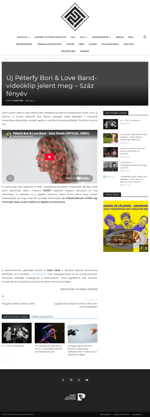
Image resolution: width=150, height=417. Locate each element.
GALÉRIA (93, 44)
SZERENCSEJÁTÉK (100, 37)
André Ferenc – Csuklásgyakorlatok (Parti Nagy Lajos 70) (133, 165)
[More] (49, 296)
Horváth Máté (17, 100)
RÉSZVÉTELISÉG (68, 51)
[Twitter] (79, 380)
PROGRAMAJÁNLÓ (110, 44)
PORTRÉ (70, 44)
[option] (125, 226)
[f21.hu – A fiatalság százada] (75, 17)
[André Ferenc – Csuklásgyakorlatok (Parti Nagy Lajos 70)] (110, 166)
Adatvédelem (105, 414)
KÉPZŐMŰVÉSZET (24, 44)
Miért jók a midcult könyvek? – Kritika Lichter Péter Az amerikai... (133, 151)
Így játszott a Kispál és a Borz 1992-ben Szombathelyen (75, 305)
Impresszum (137, 414)
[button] (144, 37)
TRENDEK (84, 51)
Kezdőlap (6, 58)
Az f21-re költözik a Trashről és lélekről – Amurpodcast (117, 239)
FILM (73, 37)
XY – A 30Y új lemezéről (13, 346)
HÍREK (81, 44)
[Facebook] (63, 380)
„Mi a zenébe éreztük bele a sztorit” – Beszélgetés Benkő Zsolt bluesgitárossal (48, 349)
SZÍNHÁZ (119, 37)
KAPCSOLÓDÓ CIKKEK (16, 316)
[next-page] (8, 360)
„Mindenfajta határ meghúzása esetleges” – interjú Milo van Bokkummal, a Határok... (133, 179)
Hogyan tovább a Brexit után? (18, 303)
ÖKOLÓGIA (129, 44)
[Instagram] (71, 380)
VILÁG (82, 37)
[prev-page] (3, 360)
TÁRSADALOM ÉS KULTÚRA (49, 44)
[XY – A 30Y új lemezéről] (17, 333)
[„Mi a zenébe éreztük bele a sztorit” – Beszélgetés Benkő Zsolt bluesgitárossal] (50, 333)
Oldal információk (121, 414)
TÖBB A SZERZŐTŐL (42, 316)
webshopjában (38, 274)
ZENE (130, 37)
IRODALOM (22, 37)
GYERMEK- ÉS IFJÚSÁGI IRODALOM (50, 37)
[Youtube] (87, 380)
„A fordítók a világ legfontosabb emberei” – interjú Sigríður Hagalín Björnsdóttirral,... (133, 137)
